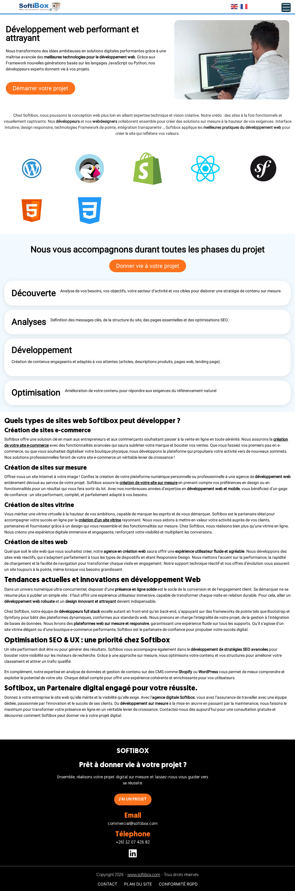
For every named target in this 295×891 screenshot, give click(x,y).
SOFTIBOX (133, 751)
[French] (244, 6)
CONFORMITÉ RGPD (178, 884)
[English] (234, 6)
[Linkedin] (133, 854)
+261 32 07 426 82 (133, 842)
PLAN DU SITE (138, 884)
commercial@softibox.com (133, 824)
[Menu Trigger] (286, 7)
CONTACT (107, 884)
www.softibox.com (143, 875)
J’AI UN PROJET (133, 799)
